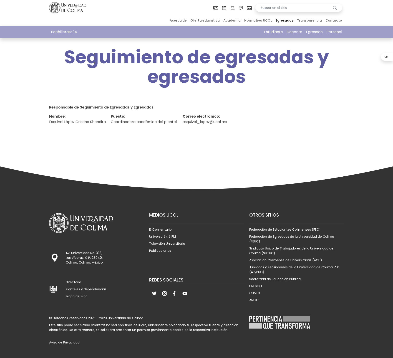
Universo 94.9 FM (162, 236)
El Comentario (160, 229)
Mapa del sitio (77, 296)
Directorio (73, 282)
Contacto (333, 20)
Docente (294, 32)
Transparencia (309, 20)
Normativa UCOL (258, 20)
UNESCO (255, 286)
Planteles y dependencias (86, 289)
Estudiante (273, 32)
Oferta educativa (205, 20)
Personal (334, 32)
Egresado (314, 32)
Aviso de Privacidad (64, 342)
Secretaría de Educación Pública (275, 279)
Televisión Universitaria (167, 243)
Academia (232, 20)
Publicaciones (160, 250)
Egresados (284, 20)
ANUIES (254, 300)
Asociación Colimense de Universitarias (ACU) (285, 260)
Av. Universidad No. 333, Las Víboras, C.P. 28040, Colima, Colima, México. (84, 258)
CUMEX (254, 293)
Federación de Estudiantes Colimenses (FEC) (285, 229)
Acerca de (178, 20)
